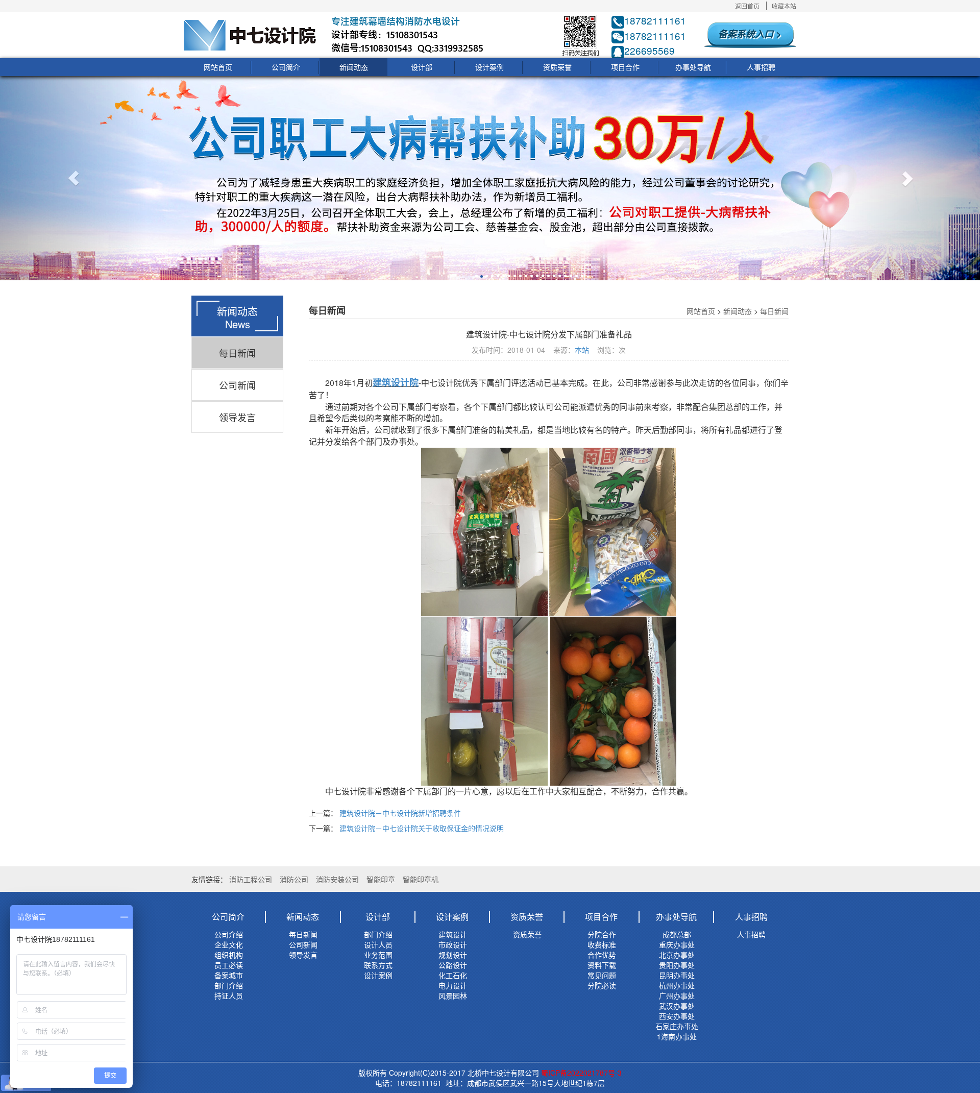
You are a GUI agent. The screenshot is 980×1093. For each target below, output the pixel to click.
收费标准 (601, 944)
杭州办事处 (677, 985)
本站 (582, 350)
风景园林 (452, 995)
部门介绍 (228, 985)
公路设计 (452, 965)
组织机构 (228, 955)
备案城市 (228, 975)
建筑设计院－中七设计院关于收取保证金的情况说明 (421, 828)
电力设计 (452, 985)
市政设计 (452, 944)
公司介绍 (228, 934)
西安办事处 (677, 1016)
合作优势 (601, 955)
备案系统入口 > (749, 33)
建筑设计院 (396, 382)
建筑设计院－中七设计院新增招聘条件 (400, 813)
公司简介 (286, 67)
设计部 (421, 67)
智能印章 (380, 879)
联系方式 (378, 965)
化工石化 (452, 975)
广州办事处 (677, 995)
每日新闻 (237, 352)
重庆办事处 (677, 944)
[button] (73, 178)
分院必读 (601, 985)
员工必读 (228, 965)
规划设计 (452, 955)
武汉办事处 (677, 1006)
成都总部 (677, 934)
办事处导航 (693, 67)
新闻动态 (353, 67)
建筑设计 (452, 934)
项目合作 (625, 67)
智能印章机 (420, 879)
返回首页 (747, 6)
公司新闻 (237, 385)
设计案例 (489, 67)
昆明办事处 (677, 975)
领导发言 (237, 417)
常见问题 (601, 975)
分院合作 (601, 934)
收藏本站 (784, 6)
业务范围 (378, 955)
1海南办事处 (677, 1036)
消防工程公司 (250, 879)
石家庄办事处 (676, 1026)
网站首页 (218, 67)
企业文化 (228, 944)
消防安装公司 (337, 879)
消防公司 (294, 879)
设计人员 (378, 944)
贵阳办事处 (677, 965)
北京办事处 (677, 955)
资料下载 (601, 965)
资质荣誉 (557, 67)
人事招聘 (761, 67)
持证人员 (228, 995)
